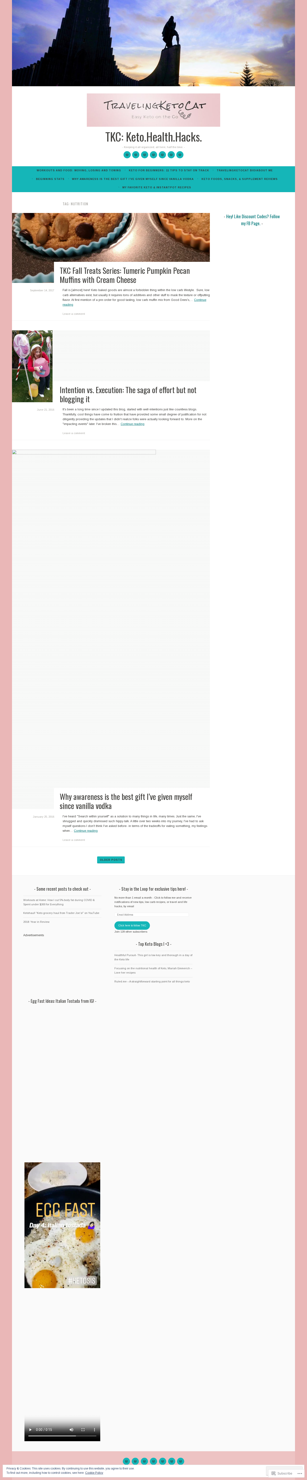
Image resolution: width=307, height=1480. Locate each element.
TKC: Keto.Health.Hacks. (153, 136)
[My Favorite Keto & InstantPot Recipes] (180, 154)
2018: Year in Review (36, 921)
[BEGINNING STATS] (153, 1461)
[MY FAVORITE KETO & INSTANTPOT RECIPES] (180, 1461)
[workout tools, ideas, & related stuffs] (127, 154)
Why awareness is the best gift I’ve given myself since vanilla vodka (133, 179)
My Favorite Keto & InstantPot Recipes (156, 187)
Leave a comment (74, 313)
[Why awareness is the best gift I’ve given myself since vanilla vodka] (162, 154)
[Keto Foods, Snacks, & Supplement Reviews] (171, 154)
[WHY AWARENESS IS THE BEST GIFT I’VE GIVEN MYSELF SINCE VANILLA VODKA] (162, 1461)
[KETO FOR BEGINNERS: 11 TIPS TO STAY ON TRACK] (135, 1461)
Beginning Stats (50, 179)
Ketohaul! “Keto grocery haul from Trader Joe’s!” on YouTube (61, 913)
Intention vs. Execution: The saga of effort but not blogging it (128, 394)
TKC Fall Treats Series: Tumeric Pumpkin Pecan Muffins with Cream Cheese (125, 275)
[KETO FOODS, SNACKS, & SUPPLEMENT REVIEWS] (171, 1461)
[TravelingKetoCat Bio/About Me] (144, 154)
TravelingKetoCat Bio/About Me (245, 170)
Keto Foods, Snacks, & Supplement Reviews (239, 179)
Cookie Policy (94, 1472)
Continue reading (132, 424)
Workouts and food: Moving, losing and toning (79, 170)
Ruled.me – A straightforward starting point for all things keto (152, 981)
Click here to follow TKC (132, 925)
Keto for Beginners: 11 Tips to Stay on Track (169, 170)
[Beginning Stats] (153, 154)
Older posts (111, 859)
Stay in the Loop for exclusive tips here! (153, 889)
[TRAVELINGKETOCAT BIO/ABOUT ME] (144, 1461)
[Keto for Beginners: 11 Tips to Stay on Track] (135, 154)
